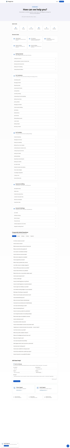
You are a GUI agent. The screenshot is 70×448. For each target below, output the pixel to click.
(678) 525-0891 (18, 390)
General (18, 236)
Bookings (22, 236)
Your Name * (15, 367)
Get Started (61, 1)
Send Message (17, 381)
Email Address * (38, 367)
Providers (27, 236)
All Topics (14, 236)
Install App (7, 445)
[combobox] (39, 372)
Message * (15, 374)
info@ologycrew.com (43, 390)
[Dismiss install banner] (17, 443)
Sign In (57, 1)
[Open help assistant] (68, 446)
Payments (32, 236)
